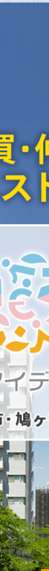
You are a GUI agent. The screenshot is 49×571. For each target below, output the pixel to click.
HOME (20, 1)
